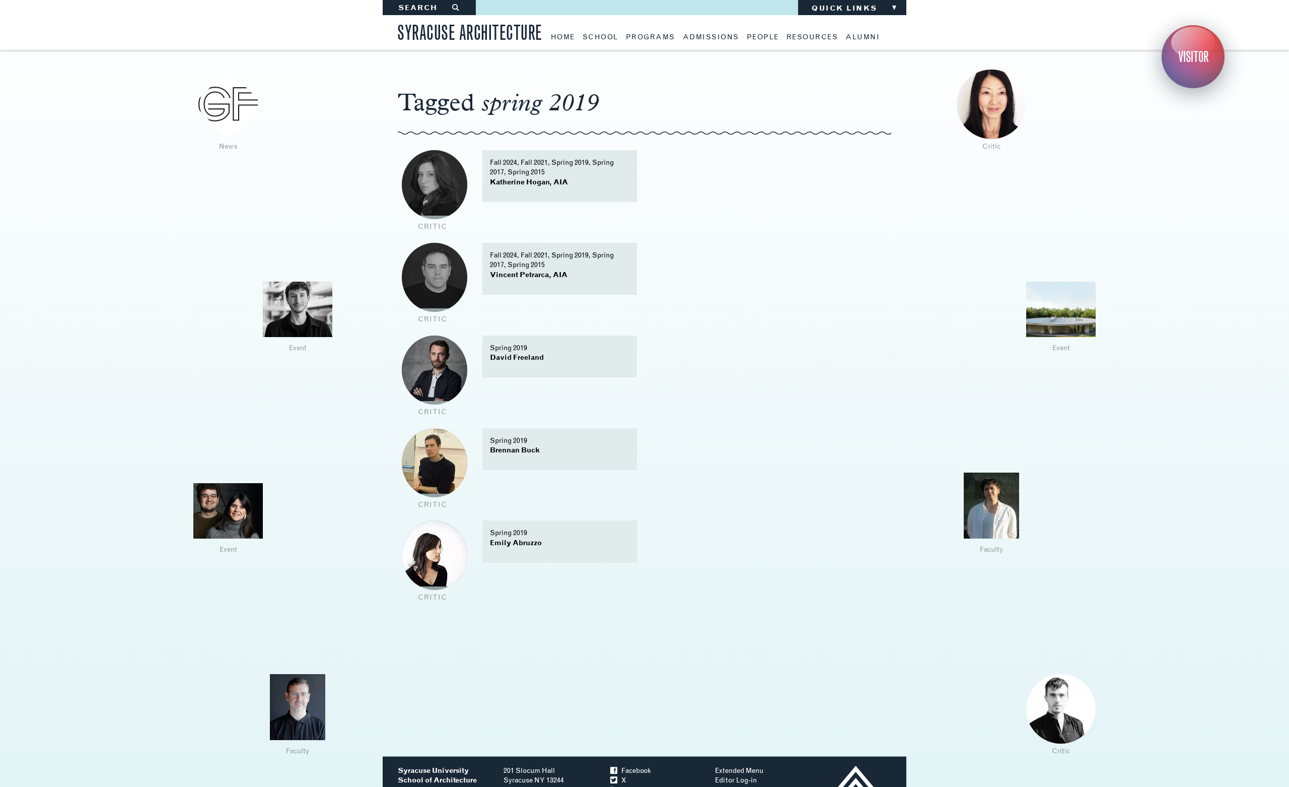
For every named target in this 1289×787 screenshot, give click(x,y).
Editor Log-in (736, 780)
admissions (711, 37)
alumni (862, 37)
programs (650, 37)
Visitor (1193, 56)
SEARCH (429, 8)
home (563, 37)
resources (812, 37)
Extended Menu (739, 770)
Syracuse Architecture (469, 31)
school (600, 37)
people (763, 37)
